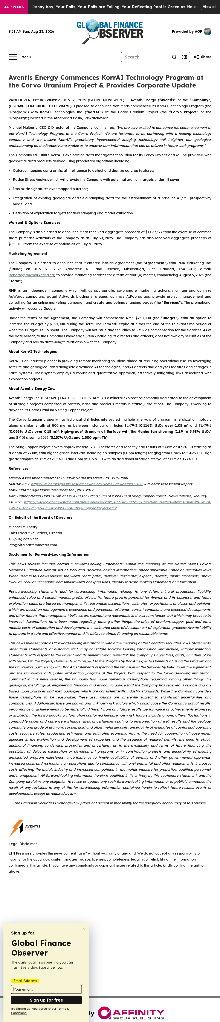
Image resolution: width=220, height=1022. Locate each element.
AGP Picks (14, 7)
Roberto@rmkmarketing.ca (31, 275)
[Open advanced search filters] (184, 57)
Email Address (25, 981)
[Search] (174, 57)
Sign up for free (46, 1000)
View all (209, 7)
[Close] (84, 929)
